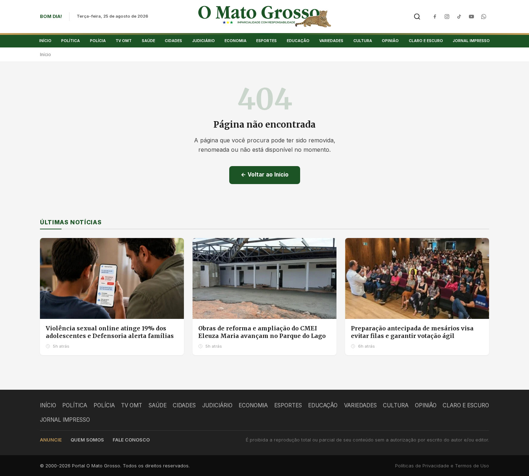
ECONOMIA (236, 40)
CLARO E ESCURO (426, 40)
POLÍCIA (98, 40)
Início (45, 54)
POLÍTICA (70, 40)
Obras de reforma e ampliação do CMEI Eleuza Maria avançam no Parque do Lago (262, 332)
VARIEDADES (331, 40)
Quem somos (87, 440)
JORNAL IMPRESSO (471, 40)
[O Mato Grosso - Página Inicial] (264, 16)
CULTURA (362, 40)
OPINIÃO (390, 40)
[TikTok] (459, 16)
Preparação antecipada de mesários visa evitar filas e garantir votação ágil (412, 332)
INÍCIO (45, 40)
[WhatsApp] (483, 16)
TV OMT (124, 40)
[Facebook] (434, 16)
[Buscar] (417, 16)
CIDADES (173, 40)
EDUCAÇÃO (298, 40)
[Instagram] (447, 16)
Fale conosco (131, 440)
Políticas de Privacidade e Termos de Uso (442, 465)
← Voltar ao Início (265, 174)
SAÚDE (148, 40)
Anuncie (51, 440)
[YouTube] (471, 16)
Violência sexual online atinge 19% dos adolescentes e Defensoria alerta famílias (110, 332)
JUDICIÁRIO (203, 40)
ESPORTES (266, 40)
